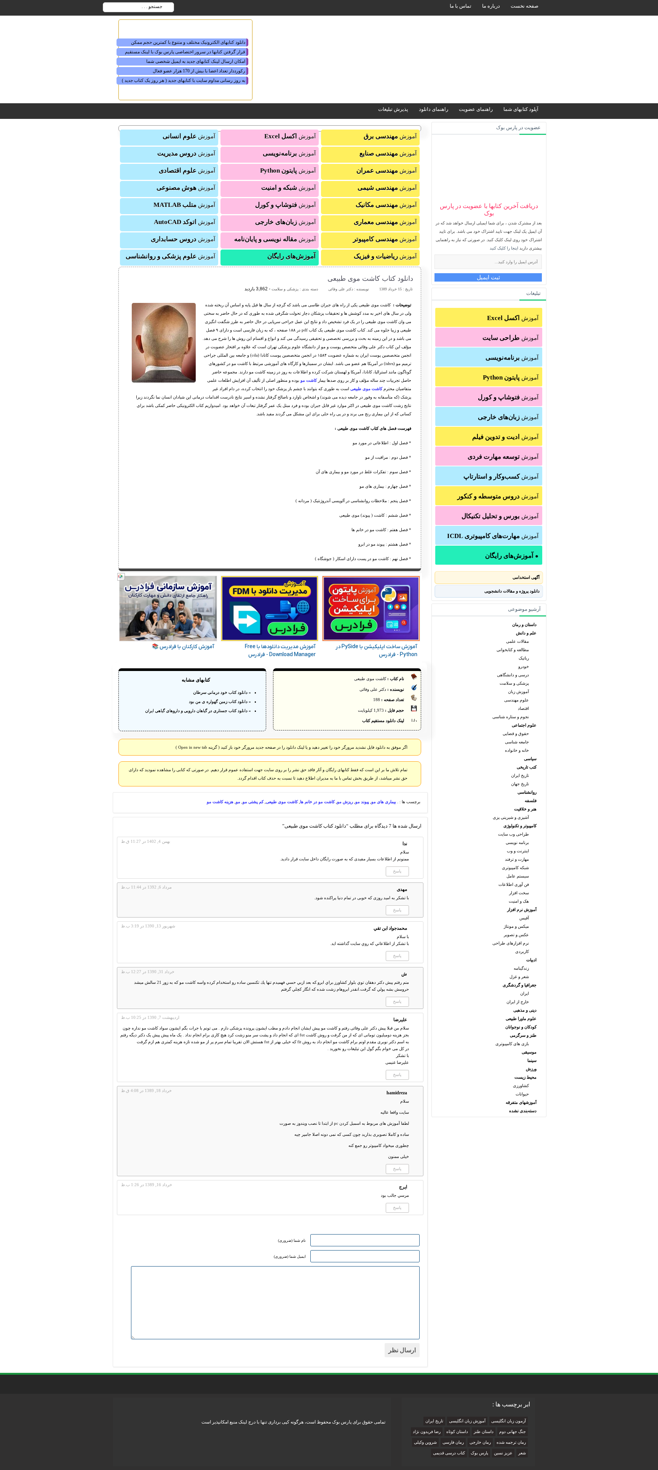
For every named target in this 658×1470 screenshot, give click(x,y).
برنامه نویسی (517, 842)
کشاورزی (521, 1085)
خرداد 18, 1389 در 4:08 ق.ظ (146, 1090)
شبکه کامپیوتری (515, 867)
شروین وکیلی (425, 1442)
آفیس (524, 918)
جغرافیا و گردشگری (520, 985)
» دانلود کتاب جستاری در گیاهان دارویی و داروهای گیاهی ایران (198, 710)
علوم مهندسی (516, 700)
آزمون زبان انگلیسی (508, 1421)
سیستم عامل (517, 876)
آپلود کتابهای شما (520, 109)
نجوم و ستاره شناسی (510, 716)
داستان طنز (484, 1432)
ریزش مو (345, 801)
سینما (532, 1060)
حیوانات (522, 1094)
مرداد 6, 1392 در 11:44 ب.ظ (146, 887)
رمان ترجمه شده (511, 1442)
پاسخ (397, 871)
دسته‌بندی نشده (523, 1110)
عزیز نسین (503, 1453)
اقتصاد (523, 708)
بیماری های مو (383, 801)
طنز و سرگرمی (523, 1035)
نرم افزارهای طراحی (510, 943)
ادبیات (531, 960)
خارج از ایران (517, 1001)
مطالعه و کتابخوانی (513, 649)
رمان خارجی (480, 1442)
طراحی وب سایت (513, 834)
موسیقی (529, 1052)
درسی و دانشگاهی (513, 675)
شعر (522, 1453)
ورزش (531, 1068)
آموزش (512, 318)
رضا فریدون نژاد (427, 1432)
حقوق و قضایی (516, 733)
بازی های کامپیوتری (512, 1043)
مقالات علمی (517, 641)
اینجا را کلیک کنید (504, 248)
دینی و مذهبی (525, 1010)
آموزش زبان (518, 691)
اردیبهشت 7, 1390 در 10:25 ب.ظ (150, 1017)
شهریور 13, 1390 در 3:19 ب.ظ (148, 926)
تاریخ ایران (520, 775)
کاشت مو (308, 380)
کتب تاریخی (527, 767)
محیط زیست (525, 1077)
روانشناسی (527, 792)
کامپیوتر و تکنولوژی (520, 825)
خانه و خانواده (517, 750)
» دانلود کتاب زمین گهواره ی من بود (220, 701)
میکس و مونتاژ (516, 926)
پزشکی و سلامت (514, 683)
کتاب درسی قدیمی (449, 1453)
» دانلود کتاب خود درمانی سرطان (222, 692)
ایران (524, 993)
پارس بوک (479, 1453)
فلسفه (531, 800)
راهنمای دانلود (433, 109)
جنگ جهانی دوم (512, 1432)
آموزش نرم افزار (522, 909)
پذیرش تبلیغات (393, 109)
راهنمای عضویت (476, 109)
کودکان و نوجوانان (521, 1027)
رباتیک (524, 658)
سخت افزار (519, 892)
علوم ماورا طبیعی (521, 1018)
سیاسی (530, 758)
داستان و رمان (524, 624)
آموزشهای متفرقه (521, 1102)
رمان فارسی (453, 1442)
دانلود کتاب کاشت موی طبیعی (370, 278)
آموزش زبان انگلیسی (467, 1421)
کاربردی (522, 951)
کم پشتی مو (253, 801)
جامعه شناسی (517, 742)
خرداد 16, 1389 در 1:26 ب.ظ (146, 1184)
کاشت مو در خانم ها (317, 801)
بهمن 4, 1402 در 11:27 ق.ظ (145, 841)
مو (238, 801)
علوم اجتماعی (524, 725)
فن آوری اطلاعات (513, 884)
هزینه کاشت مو (220, 801)
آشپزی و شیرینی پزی (511, 817)
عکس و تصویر (516, 934)
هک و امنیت (519, 901)
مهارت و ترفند (517, 859)
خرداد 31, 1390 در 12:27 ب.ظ (147, 971)
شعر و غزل (519, 976)
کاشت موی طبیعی (365, 388)
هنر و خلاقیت (525, 809)
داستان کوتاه (457, 1432)
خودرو (523, 666)
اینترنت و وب (518, 851)
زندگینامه (521, 968)
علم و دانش (526, 633)
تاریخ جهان (520, 783)
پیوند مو (362, 801)
